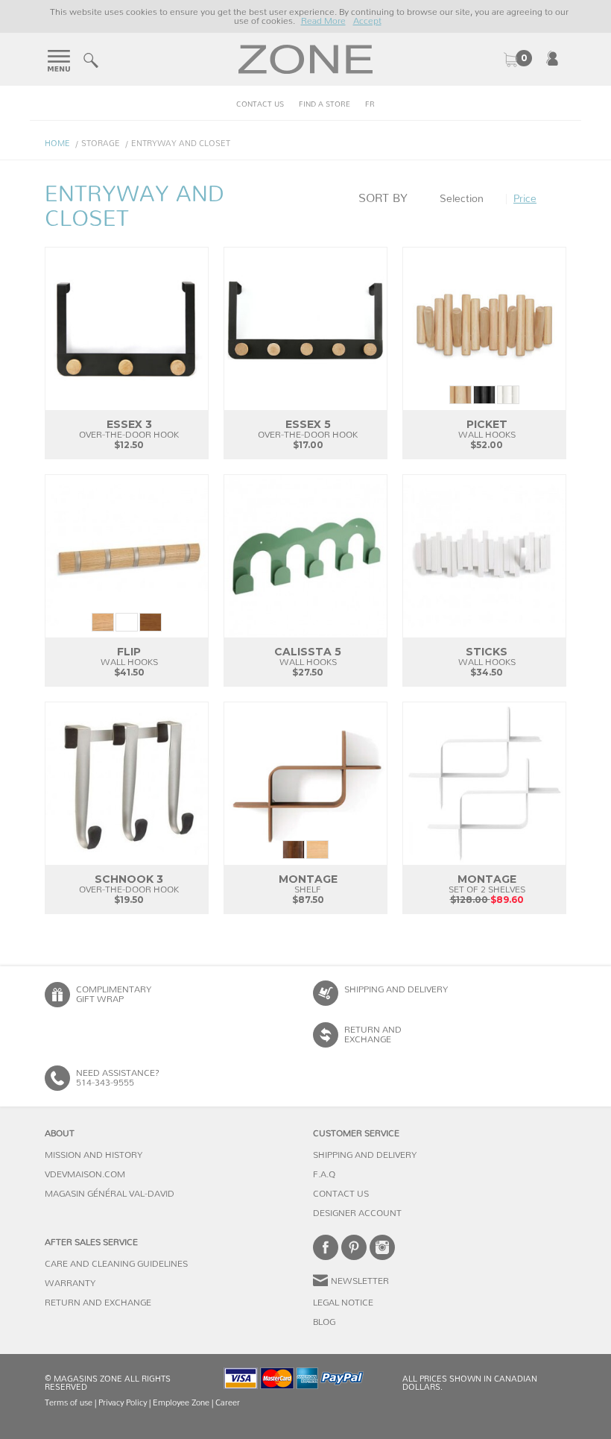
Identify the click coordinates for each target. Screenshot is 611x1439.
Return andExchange (373, 1034)
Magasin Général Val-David (109, 1193)
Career (227, 1403)
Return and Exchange (98, 1302)
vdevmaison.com (85, 1174)
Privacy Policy (122, 1403)
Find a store (324, 104)
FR (370, 104)
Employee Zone (181, 1403)
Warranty (70, 1283)
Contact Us (260, 104)
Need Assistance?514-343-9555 (117, 1077)
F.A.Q (324, 1174)
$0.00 (517, 59)
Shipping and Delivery (396, 989)
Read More (323, 20)
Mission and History (93, 1154)
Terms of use (68, 1403)
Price (524, 199)
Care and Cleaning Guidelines (116, 1263)
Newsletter (360, 1280)
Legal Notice (343, 1302)
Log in (552, 58)
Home (57, 143)
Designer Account (357, 1213)
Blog (324, 1321)
